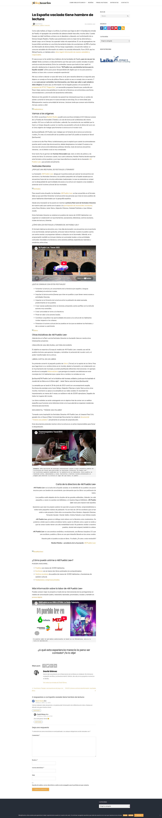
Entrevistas (114, 2)
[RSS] (123, 28)
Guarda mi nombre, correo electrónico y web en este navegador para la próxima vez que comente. (60, 785)
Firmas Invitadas (102, 2)
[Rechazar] (160, 815)
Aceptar (125, 815)
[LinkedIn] (55, 666)
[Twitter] (48, 666)
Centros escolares (42, 574)
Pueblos (38, 568)
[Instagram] (108, 28)
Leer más (139, 815)
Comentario (36, 735)
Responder (36, 710)
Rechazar (131, 815)
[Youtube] (116, 28)
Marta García (39, 701)
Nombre (35, 760)
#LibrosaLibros (53, 371)
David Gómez (38, 24)
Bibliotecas (35, 25)
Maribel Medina (52, 117)
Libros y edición (45, 25)
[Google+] (51, 666)
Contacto (125, 2)
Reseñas (90, 2)
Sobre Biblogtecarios (77, 2)
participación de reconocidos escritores (78, 206)
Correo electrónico (38, 767)
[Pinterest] (112, 28)
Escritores (39, 571)
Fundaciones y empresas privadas (47, 580)
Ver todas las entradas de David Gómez (55, 683)
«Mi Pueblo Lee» (90, 543)
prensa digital (37, 597)
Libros (66, 364)
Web (33, 775)
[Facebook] (44, 666)
